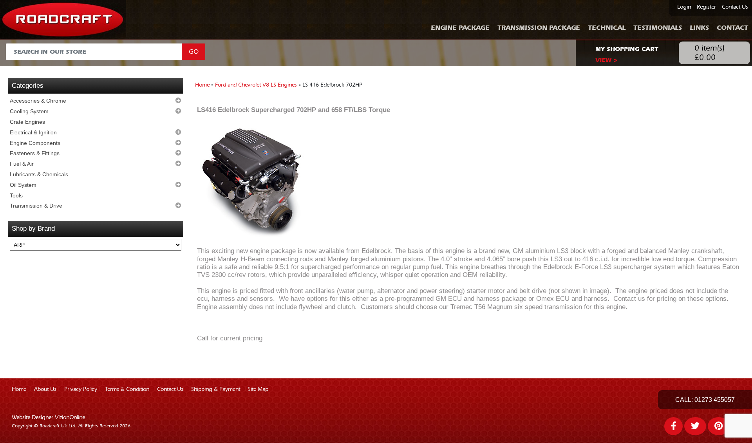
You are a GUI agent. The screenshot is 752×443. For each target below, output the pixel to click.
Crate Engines (27, 122)
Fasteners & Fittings (35, 153)
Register (706, 7)
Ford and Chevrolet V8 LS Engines (256, 85)
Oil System (23, 185)
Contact (732, 27)
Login (684, 7)
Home (202, 85)
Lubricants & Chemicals (39, 174)
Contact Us (735, 7)
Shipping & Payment (215, 389)
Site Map (258, 389)
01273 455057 (714, 399)
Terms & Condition (127, 389)
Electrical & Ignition (33, 132)
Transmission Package (538, 27)
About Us (45, 389)
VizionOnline (70, 417)
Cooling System (29, 111)
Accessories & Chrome (38, 101)
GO (194, 51)
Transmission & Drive (36, 206)
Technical (606, 27)
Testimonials (657, 27)
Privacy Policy (80, 389)
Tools (16, 195)
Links (699, 27)
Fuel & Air (22, 164)
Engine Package (460, 27)
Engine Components (35, 143)
